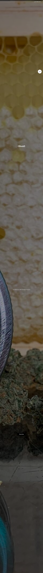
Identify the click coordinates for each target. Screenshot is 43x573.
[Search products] (40, 72)
